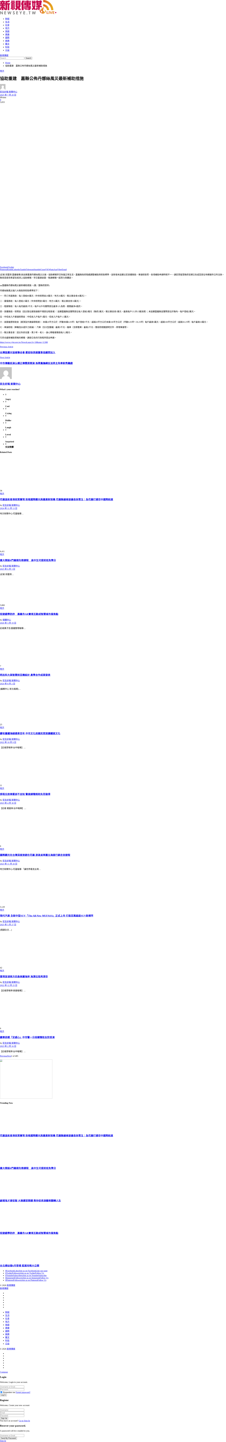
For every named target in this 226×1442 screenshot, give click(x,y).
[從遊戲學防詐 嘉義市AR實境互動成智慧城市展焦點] (113, 591)
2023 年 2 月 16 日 (8, 1046)
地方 (2, 71)
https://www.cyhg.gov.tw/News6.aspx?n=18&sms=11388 (24, 342)
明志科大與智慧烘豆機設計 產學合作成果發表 (25, 675)
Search (28, 58)
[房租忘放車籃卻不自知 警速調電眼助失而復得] (113, 767)
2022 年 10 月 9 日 (8, 742)
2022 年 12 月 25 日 (8, 985)
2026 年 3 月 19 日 (8, 623)
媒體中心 (7, 620)
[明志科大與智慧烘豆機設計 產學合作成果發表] (113, 648)
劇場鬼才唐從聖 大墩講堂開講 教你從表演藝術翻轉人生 (30, 1200)
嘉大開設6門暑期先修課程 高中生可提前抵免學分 (28, 560)
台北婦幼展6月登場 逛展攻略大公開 (19, 1265)
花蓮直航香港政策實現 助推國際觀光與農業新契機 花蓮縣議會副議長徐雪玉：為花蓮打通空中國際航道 (56, 499)
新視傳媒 (4, 55)
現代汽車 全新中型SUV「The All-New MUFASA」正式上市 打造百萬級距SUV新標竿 (46, 915)
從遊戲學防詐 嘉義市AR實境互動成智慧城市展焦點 (29, 614)
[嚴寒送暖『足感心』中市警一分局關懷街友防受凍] (113, 1010)
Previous (3, 1056)
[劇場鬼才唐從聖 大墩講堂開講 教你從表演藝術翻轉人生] (113, 1184)
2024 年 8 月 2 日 (7, 684)
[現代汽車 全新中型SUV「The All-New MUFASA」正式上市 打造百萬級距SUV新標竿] (113, 889)
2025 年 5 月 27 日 (8, 925)
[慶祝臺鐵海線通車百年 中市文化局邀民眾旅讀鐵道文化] (113, 707)
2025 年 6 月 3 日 (7, 569)
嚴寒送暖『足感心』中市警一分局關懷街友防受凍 (27, 1037)
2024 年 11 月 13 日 (8, 508)
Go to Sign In (24, 1421)
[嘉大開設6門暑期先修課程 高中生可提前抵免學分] (113, 533)
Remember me (9, 1392)
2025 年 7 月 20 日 (8, 95)
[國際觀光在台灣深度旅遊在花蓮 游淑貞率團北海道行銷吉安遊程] (113, 828)
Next (9, 1056)
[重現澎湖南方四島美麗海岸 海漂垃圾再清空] (113, 950)
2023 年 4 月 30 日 (8, 803)
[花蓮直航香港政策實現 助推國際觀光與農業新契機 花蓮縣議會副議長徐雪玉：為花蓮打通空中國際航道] (113, 473)
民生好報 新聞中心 (8, 92)
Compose (4, 1372)
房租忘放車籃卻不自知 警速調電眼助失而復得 (25, 794)
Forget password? (23, 1392)
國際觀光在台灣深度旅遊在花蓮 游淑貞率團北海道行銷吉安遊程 (35, 855)
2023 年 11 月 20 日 (8, 864)
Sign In (3, 1441)
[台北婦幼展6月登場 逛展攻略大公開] (113, 1249)
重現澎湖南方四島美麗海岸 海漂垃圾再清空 (24, 976)
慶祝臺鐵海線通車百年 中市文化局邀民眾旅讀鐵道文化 (30, 733)
